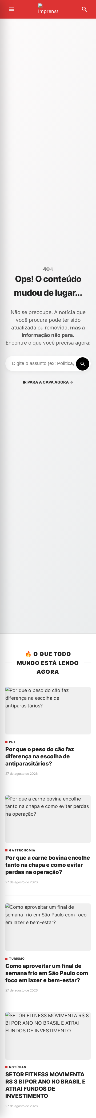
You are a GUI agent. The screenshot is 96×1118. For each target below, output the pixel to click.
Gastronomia (22, 850)
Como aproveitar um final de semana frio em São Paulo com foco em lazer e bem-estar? (46, 973)
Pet (12, 742)
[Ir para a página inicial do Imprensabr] (48, 9)
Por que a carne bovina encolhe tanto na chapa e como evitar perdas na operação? (47, 864)
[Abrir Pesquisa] (84, 9)
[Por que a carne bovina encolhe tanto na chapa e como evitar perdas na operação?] (48, 819)
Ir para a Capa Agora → (48, 382)
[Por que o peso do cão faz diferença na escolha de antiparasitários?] (48, 710)
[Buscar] (82, 364)
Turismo (17, 958)
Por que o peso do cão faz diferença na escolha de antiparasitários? (39, 756)
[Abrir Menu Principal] (11, 9)
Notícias (17, 1067)
